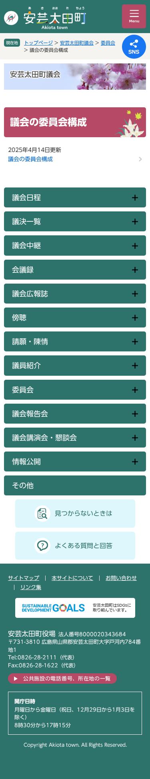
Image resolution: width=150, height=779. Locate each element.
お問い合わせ (121, 578)
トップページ (38, 42)
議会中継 (26, 245)
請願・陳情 (30, 341)
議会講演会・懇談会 (44, 437)
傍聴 (19, 317)
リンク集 (30, 587)
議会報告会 (30, 413)
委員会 (108, 42)
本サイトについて (72, 578)
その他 (23, 485)
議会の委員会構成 (30, 159)
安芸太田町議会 (77, 42)
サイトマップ (23, 578)
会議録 (23, 269)
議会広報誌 (30, 293)
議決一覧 (26, 221)
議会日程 (26, 197)
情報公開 (26, 461)
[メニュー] (134, 16)
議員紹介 (26, 365)
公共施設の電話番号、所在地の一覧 (67, 678)
